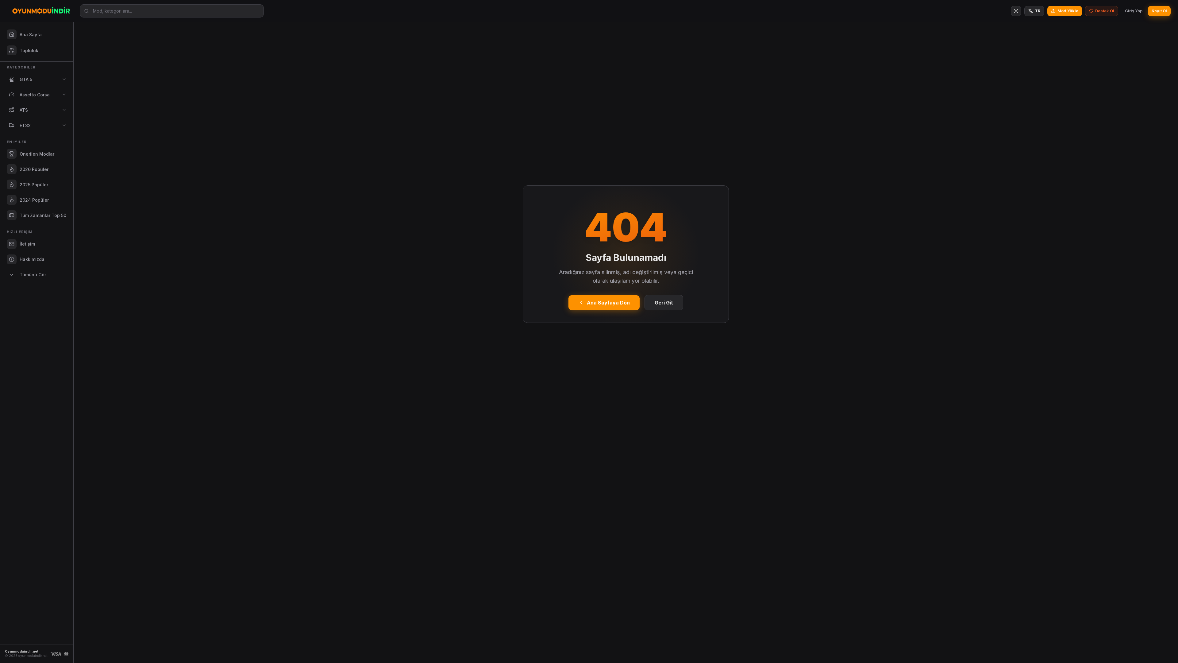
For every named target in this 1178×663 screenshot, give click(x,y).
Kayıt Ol (1159, 10)
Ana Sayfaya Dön (608, 303)
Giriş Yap (1133, 10)
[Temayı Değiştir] (1016, 11)
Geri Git (664, 303)
